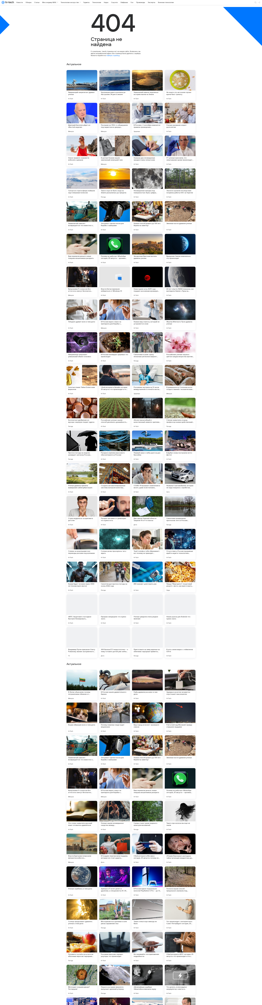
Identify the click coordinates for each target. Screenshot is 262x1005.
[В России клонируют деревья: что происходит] (114, 347)
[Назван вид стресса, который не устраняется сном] (147, 314)
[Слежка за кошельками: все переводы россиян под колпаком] (82, 544)
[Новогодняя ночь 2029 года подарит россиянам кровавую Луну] (147, 282)
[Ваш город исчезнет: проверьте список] (147, 849)
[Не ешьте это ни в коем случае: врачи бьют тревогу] (180, 85)
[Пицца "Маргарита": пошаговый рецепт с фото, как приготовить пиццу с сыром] (180, 577)
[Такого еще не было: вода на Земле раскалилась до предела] (114, 183)
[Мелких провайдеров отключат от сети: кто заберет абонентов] (82, 741)
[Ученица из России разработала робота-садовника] (82, 708)
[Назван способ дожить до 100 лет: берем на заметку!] (147, 216)
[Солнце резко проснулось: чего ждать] (114, 544)
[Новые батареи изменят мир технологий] (147, 773)
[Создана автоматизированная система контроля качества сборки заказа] (114, 478)
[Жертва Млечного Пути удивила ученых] (180, 314)
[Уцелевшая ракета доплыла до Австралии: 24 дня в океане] (114, 85)
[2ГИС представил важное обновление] (180, 675)
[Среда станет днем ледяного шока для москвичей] (147, 947)
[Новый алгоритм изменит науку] (180, 741)
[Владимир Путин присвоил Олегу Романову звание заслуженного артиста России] (82, 642)
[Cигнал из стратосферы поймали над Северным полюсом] (82, 183)
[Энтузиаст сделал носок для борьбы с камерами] (114, 216)
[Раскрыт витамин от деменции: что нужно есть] (114, 511)
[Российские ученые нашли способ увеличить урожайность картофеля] (114, 413)
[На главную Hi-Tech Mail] (9, 2)
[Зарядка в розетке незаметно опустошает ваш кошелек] (180, 816)
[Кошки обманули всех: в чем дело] (82, 849)
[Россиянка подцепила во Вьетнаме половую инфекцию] (114, 708)
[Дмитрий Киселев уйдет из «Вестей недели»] (82, 118)
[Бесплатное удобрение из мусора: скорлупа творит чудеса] (82, 413)
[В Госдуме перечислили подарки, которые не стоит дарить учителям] (114, 980)
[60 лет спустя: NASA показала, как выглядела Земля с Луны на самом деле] (180, 282)
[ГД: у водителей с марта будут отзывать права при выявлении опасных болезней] (147, 708)
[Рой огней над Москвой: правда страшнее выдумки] (180, 849)
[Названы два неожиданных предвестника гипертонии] (147, 151)
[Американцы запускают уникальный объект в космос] (82, 347)
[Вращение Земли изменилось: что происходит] (180, 249)
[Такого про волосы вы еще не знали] (180, 947)
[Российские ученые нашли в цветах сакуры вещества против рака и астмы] (180, 347)
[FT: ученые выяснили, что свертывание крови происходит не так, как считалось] (180, 151)
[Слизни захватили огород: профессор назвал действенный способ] (180, 413)
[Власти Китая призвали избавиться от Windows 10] (114, 282)
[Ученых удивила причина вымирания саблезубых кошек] (82, 478)
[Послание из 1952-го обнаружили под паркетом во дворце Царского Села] (114, 118)
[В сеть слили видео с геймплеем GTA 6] (180, 642)
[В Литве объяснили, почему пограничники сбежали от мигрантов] (82, 816)
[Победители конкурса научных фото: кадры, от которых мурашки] (180, 708)
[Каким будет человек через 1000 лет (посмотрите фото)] (82, 577)
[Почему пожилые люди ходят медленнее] (114, 849)
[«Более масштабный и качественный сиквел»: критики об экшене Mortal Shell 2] (147, 413)
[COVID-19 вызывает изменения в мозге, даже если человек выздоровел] (147, 478)
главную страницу (113, 55)
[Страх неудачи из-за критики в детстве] (82, 511)
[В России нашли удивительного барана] (114, 816)
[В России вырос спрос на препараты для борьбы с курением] (114, 314)
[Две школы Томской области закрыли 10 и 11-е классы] (147, 511)
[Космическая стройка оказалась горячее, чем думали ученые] (114, 741)
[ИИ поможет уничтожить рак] (147, 577)
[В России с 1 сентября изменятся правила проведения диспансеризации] (147, 118)
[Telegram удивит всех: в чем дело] (82, 314)
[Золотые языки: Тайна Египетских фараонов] (82, 380)
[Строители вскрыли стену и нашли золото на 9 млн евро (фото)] (147, 675)
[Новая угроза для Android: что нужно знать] (180, 609)
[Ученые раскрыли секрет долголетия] (180, 118)
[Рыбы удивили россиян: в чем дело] (147, 816)
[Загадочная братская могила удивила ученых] (147, 249)
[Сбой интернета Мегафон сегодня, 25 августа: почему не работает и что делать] (147, 980)
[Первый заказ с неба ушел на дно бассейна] (147, 446)
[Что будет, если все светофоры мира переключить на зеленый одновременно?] (147, 741)
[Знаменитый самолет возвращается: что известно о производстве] (82, 216)
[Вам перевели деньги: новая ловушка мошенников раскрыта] (82, 249)
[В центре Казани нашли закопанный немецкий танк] (114, 151)
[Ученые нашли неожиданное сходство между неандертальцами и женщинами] (114, 947)
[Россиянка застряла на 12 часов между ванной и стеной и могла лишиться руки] (147, 380)
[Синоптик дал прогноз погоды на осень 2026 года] (114, 577)
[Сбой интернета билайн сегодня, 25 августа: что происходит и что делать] (114, 380)
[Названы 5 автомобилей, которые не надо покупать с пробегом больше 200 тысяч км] (180, 478)
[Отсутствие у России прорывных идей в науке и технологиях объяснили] (180, 544)
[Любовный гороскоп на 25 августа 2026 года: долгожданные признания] (180, 773)
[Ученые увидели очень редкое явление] (147, 609)
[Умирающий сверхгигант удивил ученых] (82, 85)
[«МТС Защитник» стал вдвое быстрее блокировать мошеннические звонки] (82, 609)
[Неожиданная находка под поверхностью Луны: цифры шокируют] (147, 183)
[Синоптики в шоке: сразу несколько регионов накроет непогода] (147, 347)
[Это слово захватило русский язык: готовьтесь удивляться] (82, 947)
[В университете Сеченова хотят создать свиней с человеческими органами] (180, 380)
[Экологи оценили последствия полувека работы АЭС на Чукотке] (180, 183)
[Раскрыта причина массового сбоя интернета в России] (114, 446)
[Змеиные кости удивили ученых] (180, 216)
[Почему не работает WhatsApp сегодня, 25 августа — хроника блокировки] (114, 249)
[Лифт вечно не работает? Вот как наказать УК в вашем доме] (82, 675)
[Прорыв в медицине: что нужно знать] (114, 609)
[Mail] (3, 2)
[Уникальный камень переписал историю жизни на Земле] (147, 85)
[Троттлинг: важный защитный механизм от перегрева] (114, 773)
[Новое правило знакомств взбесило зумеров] (82, 151)
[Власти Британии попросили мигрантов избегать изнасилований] (82, 980)
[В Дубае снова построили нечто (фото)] (180, 446)
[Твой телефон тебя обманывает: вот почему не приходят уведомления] (147, 544)
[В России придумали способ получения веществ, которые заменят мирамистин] (82, 773)
